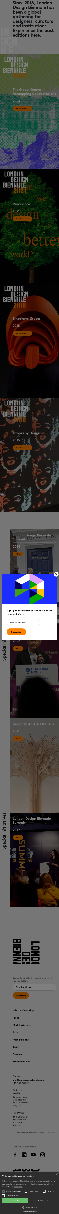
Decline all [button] (43, 1201)
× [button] (56, 1174)
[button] (56, 574)
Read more (18, 1187)
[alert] (29, 1193)
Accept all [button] (15, 1201)
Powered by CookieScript (29, 1211)
